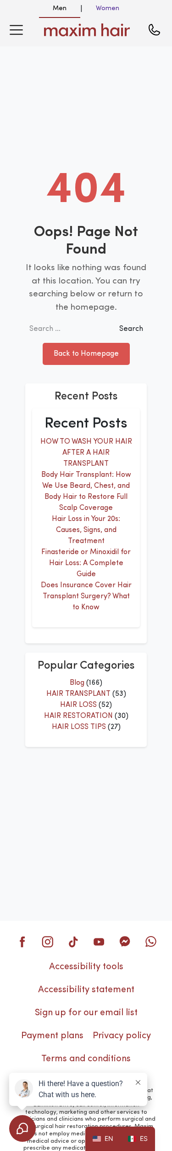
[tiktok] (73, 941)
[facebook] (22, 941)
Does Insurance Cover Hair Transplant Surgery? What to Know (86, 596)
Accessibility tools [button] (86, 967)
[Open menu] (16, 30)
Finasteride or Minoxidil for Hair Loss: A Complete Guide (86, 563)
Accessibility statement (86, 990)
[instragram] (48, 941)
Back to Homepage (86, 354)
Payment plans (52, 1036)
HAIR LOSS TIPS (79, 727)
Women (107, 8)
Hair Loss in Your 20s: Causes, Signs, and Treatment (86, 530)
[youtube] (99, 941)
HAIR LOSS (78, 705)
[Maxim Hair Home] (87, 29)
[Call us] (154, 30)
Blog (77, 683)
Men (60, 8)
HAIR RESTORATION (78, 716)
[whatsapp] (150, 941)
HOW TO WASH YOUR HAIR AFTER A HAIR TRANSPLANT (86, 453)
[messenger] (125, 941)
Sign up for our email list (86, 1013)
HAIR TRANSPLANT (78, 694)
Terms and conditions (86, 1059)
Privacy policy (122, 1036)
